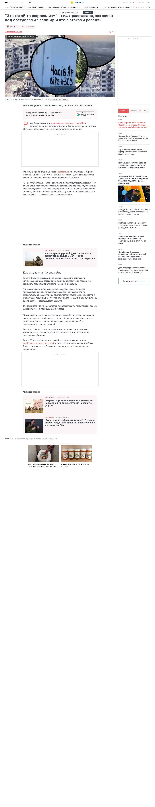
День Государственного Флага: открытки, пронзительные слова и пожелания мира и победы (133, 270)
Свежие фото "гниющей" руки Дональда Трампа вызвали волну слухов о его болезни (133, 138)
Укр (148, 2)
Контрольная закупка (57, 7)
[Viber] (127, 3)
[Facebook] (123, 2)
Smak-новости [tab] (135, 111)
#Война (13, 439)
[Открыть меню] (6, 2)
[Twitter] (136, 2)
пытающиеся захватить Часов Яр (67, 123)
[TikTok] (143, 2)
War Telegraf (49, 250)
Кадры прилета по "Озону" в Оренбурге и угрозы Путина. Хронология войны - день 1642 (133, 125)
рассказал (63, 172)
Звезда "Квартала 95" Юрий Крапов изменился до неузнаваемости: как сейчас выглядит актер (134, 212)
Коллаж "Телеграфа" (59, 99)
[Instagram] (139, 2)
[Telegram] (130, 2)
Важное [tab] (146, 111)
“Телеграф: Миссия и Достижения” (116, 7)
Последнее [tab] (124, 111)
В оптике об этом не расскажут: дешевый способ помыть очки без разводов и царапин (133, 225)
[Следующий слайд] (151, 7)
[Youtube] (133, 2)
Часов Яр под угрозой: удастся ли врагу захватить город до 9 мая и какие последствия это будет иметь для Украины (70, 256)
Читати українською (13, 32)
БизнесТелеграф (91, 7)
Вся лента (122, 116)
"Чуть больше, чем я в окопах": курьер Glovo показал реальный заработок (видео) (132, 151)
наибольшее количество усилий (38, 343)
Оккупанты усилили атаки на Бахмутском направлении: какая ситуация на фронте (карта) (69, 403)
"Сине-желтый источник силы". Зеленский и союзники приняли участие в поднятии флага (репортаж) (133, 179)
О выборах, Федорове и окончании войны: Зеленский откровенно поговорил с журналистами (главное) (132, 255)
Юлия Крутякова (15, 26)
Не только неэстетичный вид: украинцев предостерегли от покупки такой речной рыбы (132, 165)
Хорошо (88, 12)
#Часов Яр (53, 439)
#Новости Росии (40, 439)
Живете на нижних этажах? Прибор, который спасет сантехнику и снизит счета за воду (132, 239)
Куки (76, 12)
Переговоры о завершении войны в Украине (25, 7)
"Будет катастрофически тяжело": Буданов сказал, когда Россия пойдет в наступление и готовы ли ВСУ (70, 423)
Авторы (141, 7)
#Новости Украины (25, 439)
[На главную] (77, 2)
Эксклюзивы (75, 7)
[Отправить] (30, 2)
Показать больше (130, 281)
